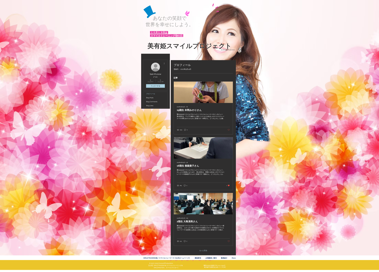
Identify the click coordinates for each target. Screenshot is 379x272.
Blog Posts (149, 98)
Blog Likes (149, 106)
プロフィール (150, 94)
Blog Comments (151, 102)
